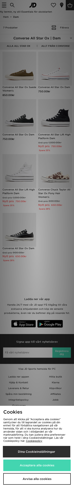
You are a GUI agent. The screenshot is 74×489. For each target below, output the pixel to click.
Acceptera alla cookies (37, 465)
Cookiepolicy (34, 440)
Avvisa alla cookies (37, 479)
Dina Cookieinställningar (36, 451)
